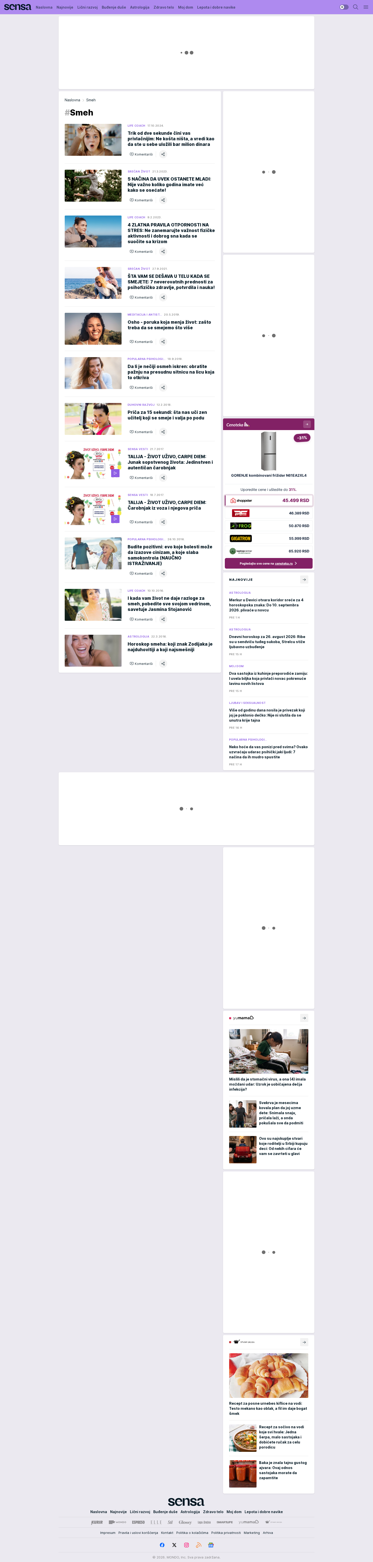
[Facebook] (162, 1545)
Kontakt (167, 1533)
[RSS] (199, 1545)
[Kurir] (97, 1522)
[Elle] (156, 1522)
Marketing (252, 1533)
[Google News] (211, 1545)
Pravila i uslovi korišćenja (138, 1533)
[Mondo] (117, 1522)
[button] (141, 154)
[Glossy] (185, 1522)
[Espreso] (138, 1522)
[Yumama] (249, 1522)
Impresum (107, 1533)
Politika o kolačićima (192, 1533)
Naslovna (72, 100)
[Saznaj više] (304, 1018)
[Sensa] (18, 7)
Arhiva (268, 1533)
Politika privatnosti (226, 1533)
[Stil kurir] (170, 1522)
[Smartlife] (225, 1522)
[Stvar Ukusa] (273, 1522)
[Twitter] (174, 1545)
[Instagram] (186, 1545)
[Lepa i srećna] (204, 1522)
